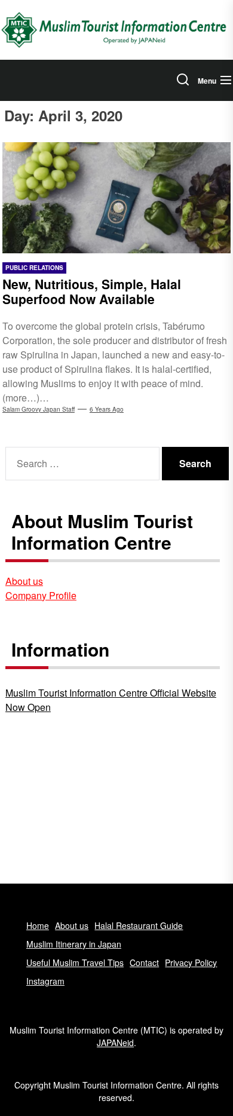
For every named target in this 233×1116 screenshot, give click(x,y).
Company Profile (40, 595)
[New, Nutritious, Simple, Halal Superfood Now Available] (116, 197)
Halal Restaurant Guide (138, 925)
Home (37, 925)
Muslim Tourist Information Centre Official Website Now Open (110, 700)
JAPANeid (115, 1042)
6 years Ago (107, 409)
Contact (144, 962)
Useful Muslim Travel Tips (75, 962)
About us (24, 581)
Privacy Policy (191, 962)
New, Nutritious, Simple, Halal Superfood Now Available (91, 291)
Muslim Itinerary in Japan (73, 944)
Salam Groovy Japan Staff (38, 409)
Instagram (45, 981)
